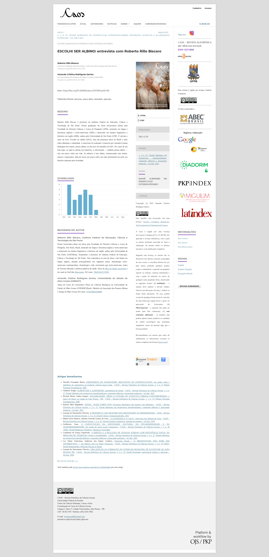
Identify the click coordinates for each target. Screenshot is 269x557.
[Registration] (199, 152)
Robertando (79, 272)
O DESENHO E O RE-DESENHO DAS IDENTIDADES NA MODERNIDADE (122, 413)
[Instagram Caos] (192, 34)
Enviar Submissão (189, 286)
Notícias (112, 24)
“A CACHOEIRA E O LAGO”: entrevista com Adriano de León (135, 419)
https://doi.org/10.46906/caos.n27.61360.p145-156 (86, 90)
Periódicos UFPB (66, 24)
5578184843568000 (94, 292)
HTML (143, 115)
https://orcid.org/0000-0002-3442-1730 (71, 69)
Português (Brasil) (185, 274)
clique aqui (162, 342)
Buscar (205, 24)
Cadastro (197, 8)
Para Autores (182, 243)
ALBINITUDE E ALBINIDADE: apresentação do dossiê (100, 391)
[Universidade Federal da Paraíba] (193, 82)
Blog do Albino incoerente (115, 269)
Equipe (137, 24)
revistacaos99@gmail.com (74, 517)
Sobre (124, 24)
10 (72, 461)
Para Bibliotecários (185, 247)
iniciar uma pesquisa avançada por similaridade (91, 467)
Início (60, 32)
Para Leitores (183, 238)
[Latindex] (195, 218)
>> (77, 461)
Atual (83, 24)
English (181, 265)
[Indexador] (187, 143)
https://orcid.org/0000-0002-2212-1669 (70, 80)
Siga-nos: (182, 34)
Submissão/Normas (155, 24)
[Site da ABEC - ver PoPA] (192, 125)
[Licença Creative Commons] (189, 99)
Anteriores (97, 24)
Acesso (208, 8)
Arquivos (163, 32)
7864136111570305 (101, 272)
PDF (142, 120)
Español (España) (185, 269)
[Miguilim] (195, 203)
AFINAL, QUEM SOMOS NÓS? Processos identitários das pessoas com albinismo (119, 405)
